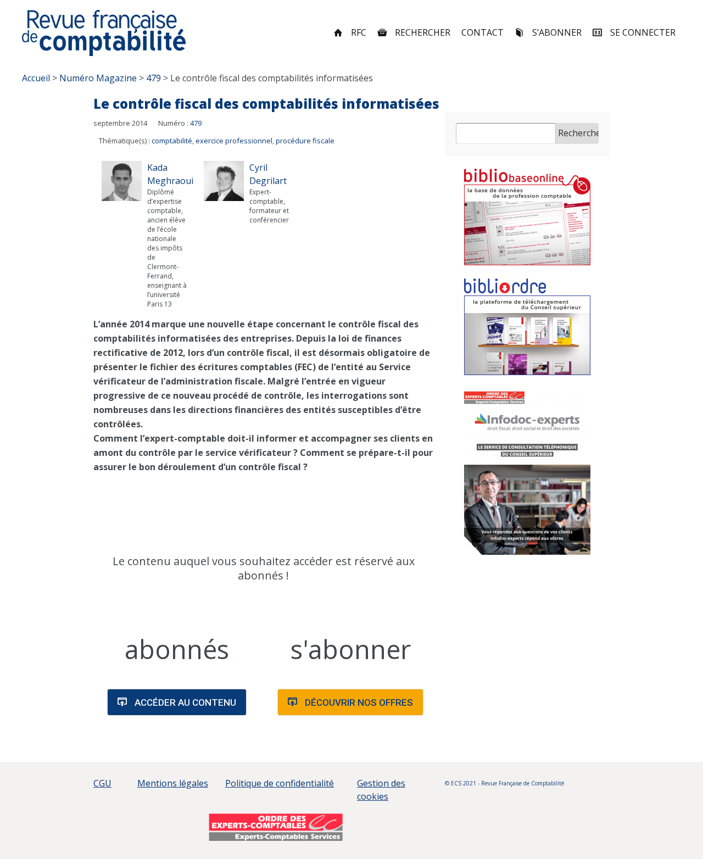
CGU (102, 783)
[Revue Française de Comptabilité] (104, 33)
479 (196, 123)
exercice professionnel (234, 141)
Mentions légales (172, 783)
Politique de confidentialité (279, 783)
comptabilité (172, 141)
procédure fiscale (305, 141)
